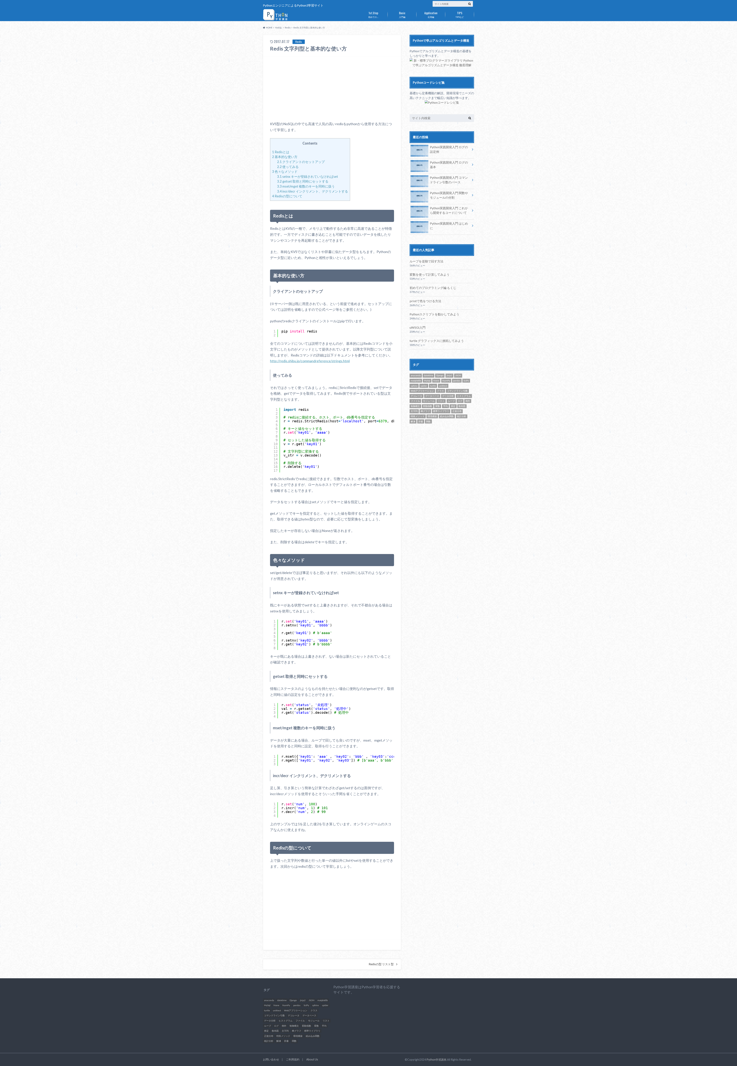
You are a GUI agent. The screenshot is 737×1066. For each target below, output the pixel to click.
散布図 (462, 406)
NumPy (446, 380)
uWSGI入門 (418, 327)
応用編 (430, 14)
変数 (437, 406)
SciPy (466, 380)
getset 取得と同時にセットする (302, 181)
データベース (432, 395)
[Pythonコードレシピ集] (442, 102)
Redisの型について (287, 196)
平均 (445, 406)
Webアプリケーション (422, 390)
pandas (456, 380)
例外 (467, 400)
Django (439, 375)
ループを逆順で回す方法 (426, 261)
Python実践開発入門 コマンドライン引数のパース (449, 180)
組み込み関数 (447, 416)
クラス (440, 390)
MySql (427, 380)
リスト (441, 400)
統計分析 (461, 416)
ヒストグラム (464, 395)
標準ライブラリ (441, 411)
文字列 (414, 411)
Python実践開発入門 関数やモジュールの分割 (449, 195)
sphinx (414, 385)
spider (424, 385)
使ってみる (288, 167)
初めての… (373, 14)
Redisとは (280, 152)
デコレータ (416, 395)
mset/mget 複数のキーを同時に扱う (306, 186)
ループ (451, 400)
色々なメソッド (284, 172)
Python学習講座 (436, 1059)
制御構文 (415, 406)
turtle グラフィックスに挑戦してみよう (437, 340)
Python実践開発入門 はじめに (449, 226)
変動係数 (427, 406)
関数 (428, 421)
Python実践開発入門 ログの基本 (449, 164)
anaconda (416, 375)
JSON (458, 375)
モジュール (429, 400)
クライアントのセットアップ (301, 162)
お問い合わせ (271, 1059)
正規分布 (457, 411)
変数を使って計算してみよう (429, 274)
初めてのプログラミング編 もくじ (433, 287)
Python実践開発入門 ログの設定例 (449, 149)
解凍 (413, 421)
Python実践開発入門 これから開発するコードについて (449, 210)
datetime (428, 375)
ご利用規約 (292, 1059)
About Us (312, 1059)
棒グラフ (425, 411)
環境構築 (432, 416)
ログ (460, 400)
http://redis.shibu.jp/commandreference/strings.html (310, 361)
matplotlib (416, 380)
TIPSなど (459, 14)
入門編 (402, 14)
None (436, 380)
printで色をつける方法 (425, 301)
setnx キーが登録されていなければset (307, 176)
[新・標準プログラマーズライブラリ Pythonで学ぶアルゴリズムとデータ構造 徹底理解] (442, 65)
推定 (453, 406)
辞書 (420, 421)
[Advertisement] (332, 88)
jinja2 (449, 375)
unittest (443, 385)
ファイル (415, 400)
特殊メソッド (418, 416)
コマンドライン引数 (457, 390)
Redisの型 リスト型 (381, 964)
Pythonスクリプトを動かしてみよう (434, 314)
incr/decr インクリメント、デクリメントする (312, 191)
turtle (433, 385)
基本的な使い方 (284, 157)
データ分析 (448, 395)
